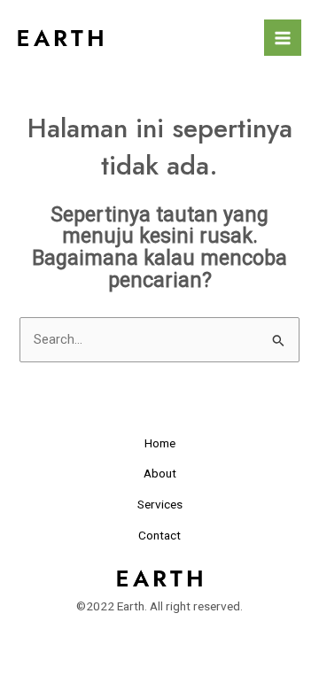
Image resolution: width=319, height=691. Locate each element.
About (160, 473)
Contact (159, 535)
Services (160, 504)
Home (159, 443)
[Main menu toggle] (282, 38)
